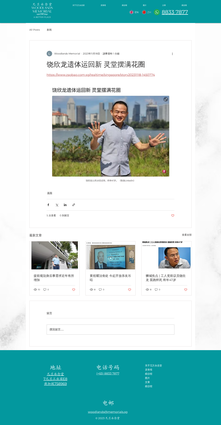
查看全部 (187, 234)
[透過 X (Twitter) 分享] (56, 204)
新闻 (49, 29)
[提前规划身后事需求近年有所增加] (54, 255)
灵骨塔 (148, 369)
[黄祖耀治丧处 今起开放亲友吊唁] (111, 255)
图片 (147, 378)
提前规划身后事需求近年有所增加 (54, 278)
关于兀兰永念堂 (153, 365)
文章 (147, 382)
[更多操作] (172, 54)
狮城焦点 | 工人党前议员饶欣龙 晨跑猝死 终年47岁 (166, 278)
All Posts (34, 29)
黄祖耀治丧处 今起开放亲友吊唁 (110, 278)
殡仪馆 (148, 373)
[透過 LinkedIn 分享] (65, 204)
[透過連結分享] (73, 204)
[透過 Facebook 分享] (48, 204)
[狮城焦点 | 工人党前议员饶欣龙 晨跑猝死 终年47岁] (166, 255)
